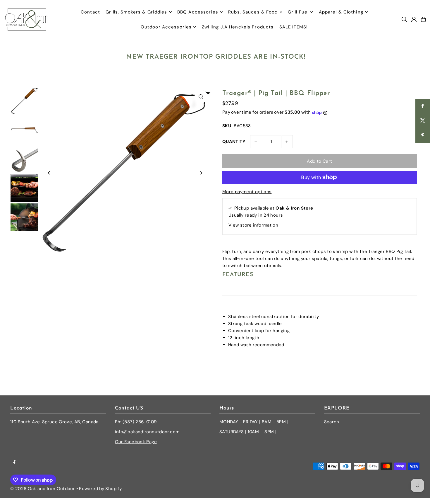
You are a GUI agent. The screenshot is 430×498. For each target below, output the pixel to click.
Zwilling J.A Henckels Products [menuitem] (238, 27)
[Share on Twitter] (422, 120)
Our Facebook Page (136, 442)
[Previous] (49, 172)
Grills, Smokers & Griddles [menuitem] (136, 12)
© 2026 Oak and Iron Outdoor (42, 489)
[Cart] (423, 19)
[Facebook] (14, 462)
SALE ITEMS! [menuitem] (293, 27)
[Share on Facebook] (422, 106)
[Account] (414, 19)
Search (331, 422)
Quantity (233, 142)
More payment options (247, 192)
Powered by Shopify (100, 489)
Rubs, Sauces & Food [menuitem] (253, 12)
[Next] (201, 172)
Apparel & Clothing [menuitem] (341, 12)
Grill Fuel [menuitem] (298, 12)
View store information (253, 225)
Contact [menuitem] (90, 12)
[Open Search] (404, 19)
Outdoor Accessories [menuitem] (166, 27)
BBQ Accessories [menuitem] (197, 12)
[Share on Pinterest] (422, 135)
